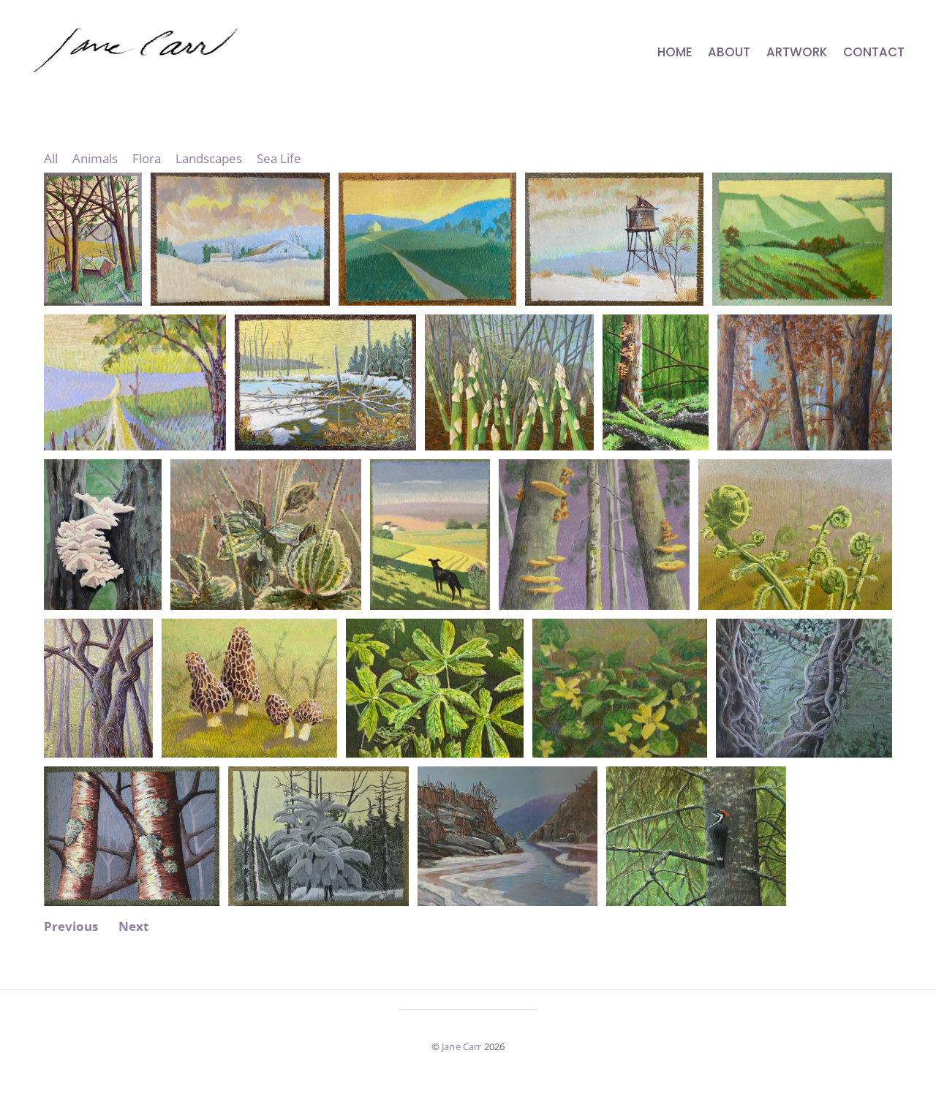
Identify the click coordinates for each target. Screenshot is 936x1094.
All (51, 158)
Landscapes (209, 158)
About (729, 52)
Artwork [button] (796, 52)
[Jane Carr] (161, 62)
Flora (146, 158)
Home (674, 52)
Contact (874, 52)
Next (133, 927)
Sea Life (279, 158)
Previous (71, 927)
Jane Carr (461, 1046)
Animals (95, 158)
